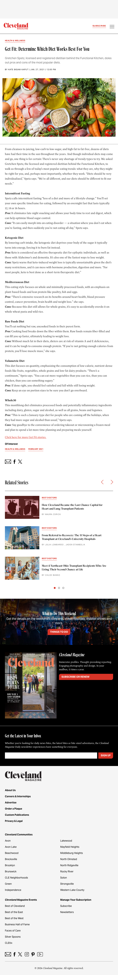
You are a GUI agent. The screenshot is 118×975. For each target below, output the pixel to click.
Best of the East (14, 912)
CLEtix (8, 943)
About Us (10, 790)
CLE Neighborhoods (16, 877)
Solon (63, 877)
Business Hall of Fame (17, 924)
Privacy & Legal (14, 821)
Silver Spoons (13, 936)
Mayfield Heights (69, 846)
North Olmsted (68, 859)
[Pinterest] (33, 954)
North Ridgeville (69, 865)
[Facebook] (15, 954)
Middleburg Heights (71, 853)
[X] (20, 954)
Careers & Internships (18, 796)
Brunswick (10, 871)
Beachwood (11, 853)
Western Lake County (72, 890)
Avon (8, 840)
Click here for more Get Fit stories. (25, 437)
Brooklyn (10, 865)
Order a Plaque (13, 808)
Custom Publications (17, 814)
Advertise (10, 802)
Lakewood (66, 840)
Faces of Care (13, 930)
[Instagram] (27, 954)
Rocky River (66, 871)
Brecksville (11, 859)
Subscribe (99, 26)
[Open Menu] (112, 27)
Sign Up (106, 755)
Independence (13, 890)
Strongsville (67, 883)
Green (8, 883)
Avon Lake (11, 846)
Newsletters (67, 912)
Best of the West (14, 918)
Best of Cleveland (15, 906)
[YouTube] (40, 954)
